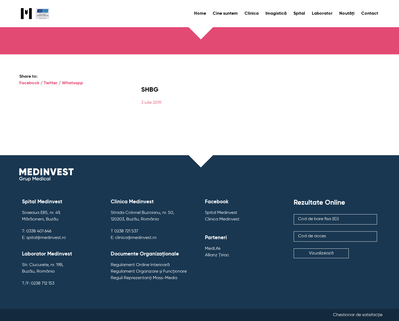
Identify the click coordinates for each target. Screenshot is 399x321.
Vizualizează (321, 253)
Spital (299, 13)
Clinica (252, 13)
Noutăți (346, 13)
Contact (369, 13)
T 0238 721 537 (124, 231)
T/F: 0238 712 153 (38, 283)
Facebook (29, 83)
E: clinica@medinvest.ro (134, 238)
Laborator (322, 13)
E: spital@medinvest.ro (44, 238)
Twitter (51, 83)
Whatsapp (72, 83)
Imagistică (276, 13)
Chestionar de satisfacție (357, 315)
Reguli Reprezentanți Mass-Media (144, 278)
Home (200, 13)
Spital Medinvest (221, 213)
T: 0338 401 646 (36, 231)
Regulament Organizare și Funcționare (149, 271)
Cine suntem (225, 13)
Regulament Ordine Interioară (140, 265)
